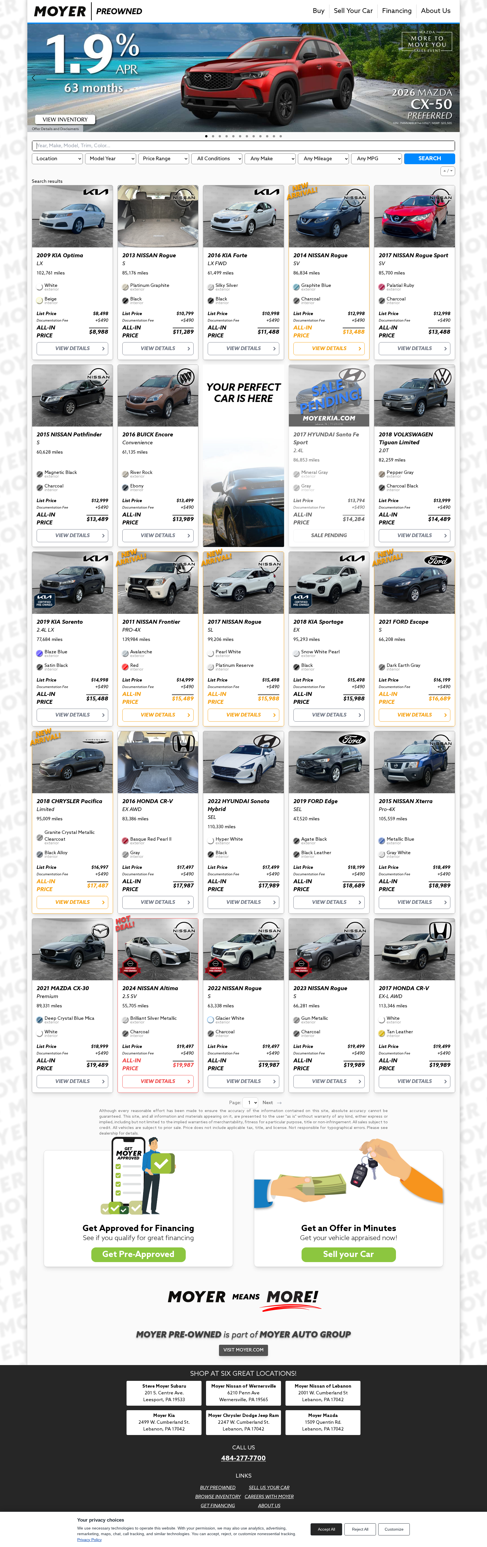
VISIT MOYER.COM (243, 1350)
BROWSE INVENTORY (218, 1497)
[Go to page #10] (267, 136)
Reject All (360, 1529)
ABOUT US (269, 1506)
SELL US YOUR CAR (269, 1488)
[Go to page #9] (260, 136)
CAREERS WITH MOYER (269, 1497)
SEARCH (430, 158)
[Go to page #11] (274, 136)
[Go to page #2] (213, 136)
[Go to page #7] (247, 136)
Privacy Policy (89, 1539)
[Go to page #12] (280, 136)
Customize (394, 1529)
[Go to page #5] (233, 136)
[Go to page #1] (206, 136)
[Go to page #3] (219, 136)
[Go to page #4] (226, 136)
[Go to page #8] (253, 136)
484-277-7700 (243, 1458)
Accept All (326, 1529)
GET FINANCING (218, 1506)
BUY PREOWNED (218, 1488)
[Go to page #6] (240, 136)
